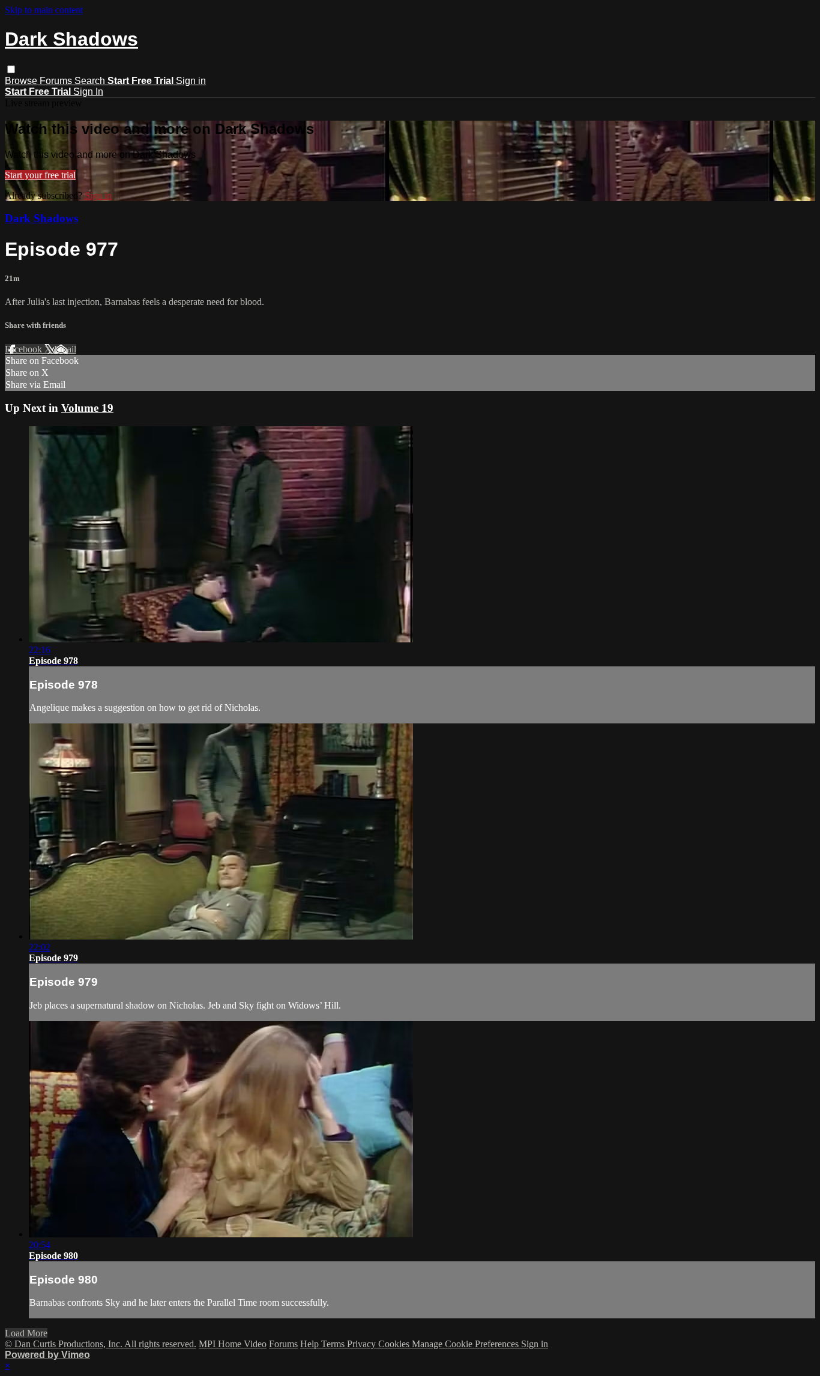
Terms (334, 1344)
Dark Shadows (41, 218)
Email (65, 349)
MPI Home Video (233, 1344)
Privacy (362, 1344)
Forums (57, 81)
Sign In (88, 91)
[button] (11, 69)
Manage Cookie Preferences (466, 1344)
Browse (22, 81)
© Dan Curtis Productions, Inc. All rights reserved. (100, 1344)
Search (90, 81)
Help (310, 1344)
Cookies (395, 1344)
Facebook (24, 349)
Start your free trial (40, 175)
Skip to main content (44, 10)
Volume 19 (87, 408)
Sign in (191, 81)
